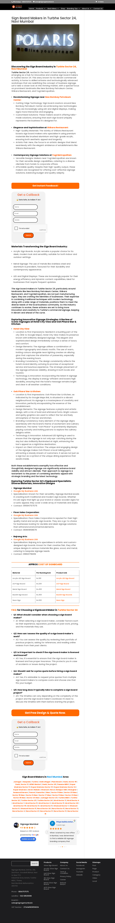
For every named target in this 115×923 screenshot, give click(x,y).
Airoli (30, 790)
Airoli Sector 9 (31, 803)
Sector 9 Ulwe (57, 792)
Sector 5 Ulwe (32, 795)
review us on (27, 839)
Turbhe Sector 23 (28, 800)
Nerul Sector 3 (71, 808)
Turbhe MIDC (64, 798)
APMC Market (35, 784)
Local (94, 881)
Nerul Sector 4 (18, 811)
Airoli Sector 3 (60, 800)
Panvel (32, 792)
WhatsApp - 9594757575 (22, 2)
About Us (85, 8)
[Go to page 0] (58, 846)
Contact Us (98, 8)
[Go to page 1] (60, 846)
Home (31, 8)
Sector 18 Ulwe (19, 798)
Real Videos (52, 8)
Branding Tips (72, 8)
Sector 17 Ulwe (45, 795)
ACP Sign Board (62, 584)
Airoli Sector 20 (71, 803)
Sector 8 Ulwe (58, 795)
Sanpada (26, 782)
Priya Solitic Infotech (65, 822)
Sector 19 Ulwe (18, 795)
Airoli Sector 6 (46, 806)
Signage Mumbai (29, 824)
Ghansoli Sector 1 (61, 806)
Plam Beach (57, 782)
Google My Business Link (25, 491)
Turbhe (35, 782)
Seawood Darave (20, 792)
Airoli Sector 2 (45, 803)
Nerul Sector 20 (44, 808)
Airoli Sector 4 (73, 800)
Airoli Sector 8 (58, 803)
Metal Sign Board (63, 589)
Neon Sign (60, 600)
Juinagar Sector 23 (49, 798)
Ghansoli (45, 790)
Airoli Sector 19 (19, 806)
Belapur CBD (61, 790)
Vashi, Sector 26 (49, 784)
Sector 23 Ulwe (70, 792)
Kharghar (72, 790)
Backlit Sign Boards (64, 595)
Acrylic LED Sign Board (65, 578)
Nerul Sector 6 (58, 808)
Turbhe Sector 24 (44, 800)
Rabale (37, 790)
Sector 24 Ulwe (33, 798)
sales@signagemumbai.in (22, 903)
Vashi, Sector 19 (69, 782)
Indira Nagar (45, 782)
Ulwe (48, 792)
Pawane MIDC (63, 784)
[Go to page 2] (62, 846)
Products (39, 8)
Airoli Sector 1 (18, 803)
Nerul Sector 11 (60, 811)
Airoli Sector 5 (33, 806)
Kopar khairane (20, 790)
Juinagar (17, 782)
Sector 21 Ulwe (71, 795)
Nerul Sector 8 (46, 811)
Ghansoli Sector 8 (28, 808)
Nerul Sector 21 (32, 811)
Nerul (52, 790)
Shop (63, 8)
